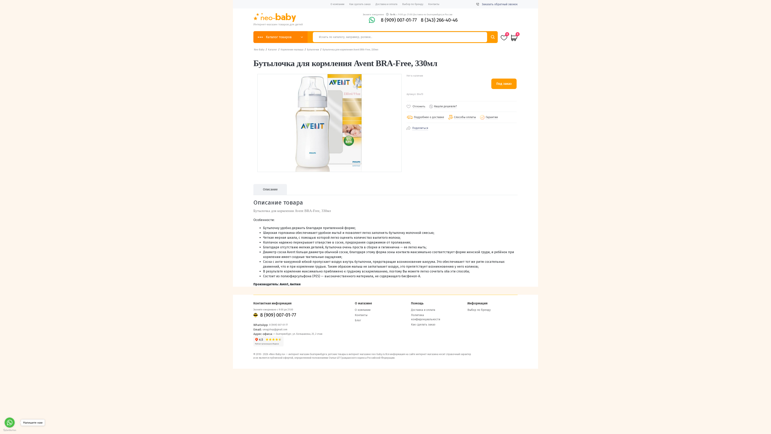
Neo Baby (259, 49)
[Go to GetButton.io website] (9, 430)
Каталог (272, 49)
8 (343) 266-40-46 (439, 20)
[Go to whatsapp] (10, 423)
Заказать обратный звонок (500, 4)
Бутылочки (313, 49)
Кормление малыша (292, 49)
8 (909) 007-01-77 (399, 20)
